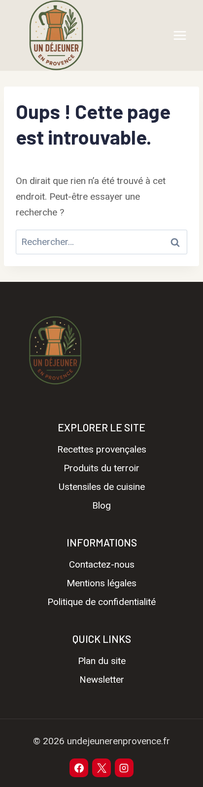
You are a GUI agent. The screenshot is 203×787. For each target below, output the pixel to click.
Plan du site (102, 660)
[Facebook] (78, 767)
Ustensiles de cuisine (102, 486)
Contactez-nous (102, 564)
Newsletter (101, 679)
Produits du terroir (101, 468)
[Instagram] (124, 767)
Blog (101, 505)
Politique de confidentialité (101, 601)
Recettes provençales (101, 449)
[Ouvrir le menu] (179, 35)
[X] (101, 767)
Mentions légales (101, 583)
